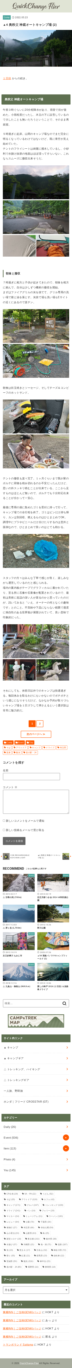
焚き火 (24, 1250)
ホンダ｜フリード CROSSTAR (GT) (26, 1101)
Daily (10, 1126)
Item (10, 1148)
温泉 (8, 752)
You (10, 1170)
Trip (31, 742)
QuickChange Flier (29, 1363)
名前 (5, 770)
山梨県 (31, 1233)
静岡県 (50, 1267)
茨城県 (12, 1261)
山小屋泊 (13, 1233)
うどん (48, 1194)
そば (8, 747)
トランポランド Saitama (18, 1344)
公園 (30, 1222)
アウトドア (21, 747)
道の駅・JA (31, 752)
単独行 (12, 1227)
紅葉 (25, 1255)
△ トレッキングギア (16, 1079)
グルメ (33, 1205)
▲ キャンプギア (14, 1058)
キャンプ (36, 747)
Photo (9, 1159)
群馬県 (42, 1255)
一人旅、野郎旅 (13, 1090)
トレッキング (54, 1205)
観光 (18, 752)
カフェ (49, 1199)
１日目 (7, 78)
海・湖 (46, 1244)
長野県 (33, 1267)
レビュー (13, 1222)
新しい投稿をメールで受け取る (25, 830)
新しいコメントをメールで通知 (25, 820)
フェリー (48, 1210)
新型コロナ (14, 1239)
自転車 (59, 1255)
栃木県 (51, 1239)
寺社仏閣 (47, 1227)
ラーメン (56, 1216)
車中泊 (45, 1261)
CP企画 (12, 1194)
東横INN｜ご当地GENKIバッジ (22, 1312)
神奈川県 (60, 1250)
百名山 (42, 1250)
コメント (10, 787)
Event (21, 742)
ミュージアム (34, 1216)
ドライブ (50, 747)
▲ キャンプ (11, 1047)
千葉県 (46, 1222)
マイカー (13, 1216)
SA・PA (30, 1194)
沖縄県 (29, 1244)
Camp (7, 17)
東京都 (34, 1239)
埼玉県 (63, 747)
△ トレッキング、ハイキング (22, 1069)
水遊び (12, 1244)
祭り (11, 1255)
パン (31, 1210)
